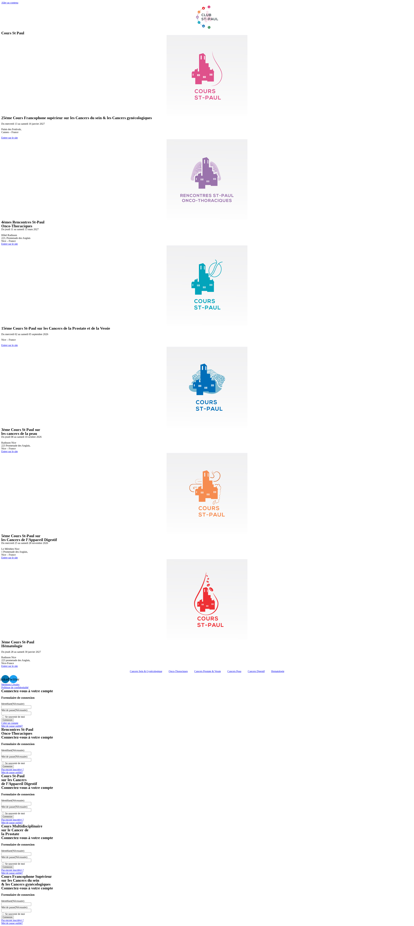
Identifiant (12, 703)
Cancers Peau (234, 671)
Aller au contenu (9, 2)
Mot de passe (14, 710)
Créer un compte (9, 723)
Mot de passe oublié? (12, 726)
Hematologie (277, 671)
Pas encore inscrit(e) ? (12, 769)
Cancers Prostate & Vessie (207, 671)
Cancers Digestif (256, 671)
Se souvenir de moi (15, 716)
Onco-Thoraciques (178, 671)
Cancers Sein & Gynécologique (146, 671)
